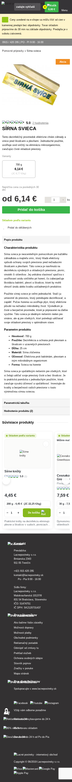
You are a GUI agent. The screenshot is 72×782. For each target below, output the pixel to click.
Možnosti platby (22, 632)
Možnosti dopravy (24, 627)
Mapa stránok (21, 673)
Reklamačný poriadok (26, 643)
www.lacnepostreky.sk (44, 688)
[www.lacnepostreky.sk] (21, 702)
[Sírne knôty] (28, 454)
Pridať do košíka (32, 210)
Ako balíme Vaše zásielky (28, 622)
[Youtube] (37, 702)
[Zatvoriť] (5, 19)
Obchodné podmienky (26, 637)
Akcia (63, 61)
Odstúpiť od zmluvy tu (26, 648)
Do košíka (34, 512)
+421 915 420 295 (24, 570)
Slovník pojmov (22, 663)
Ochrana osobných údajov (28, 658)
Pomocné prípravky (13, 50)
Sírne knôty (12, 471)
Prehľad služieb (22, 653)
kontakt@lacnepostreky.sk (29, 575)
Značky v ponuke (23, 668)
